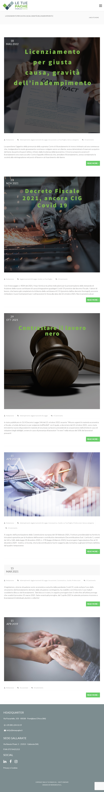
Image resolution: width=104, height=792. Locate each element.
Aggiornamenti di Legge (39, 140)
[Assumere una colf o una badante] (52, 648)
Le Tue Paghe (62, 140)
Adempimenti (25, 140)
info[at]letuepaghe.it (14, 730)
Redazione (10, 140)
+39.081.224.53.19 (14, 725)
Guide (40, 279)
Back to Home (94, 17)
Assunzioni (52, 140)
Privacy (6, 768)
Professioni (77, 523)
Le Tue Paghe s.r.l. (51, 782)
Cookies (14, 768)
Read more (92, 163)
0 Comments (89, 140)
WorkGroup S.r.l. (56, 785)
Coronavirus (52, 523)
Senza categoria (73, 140)
